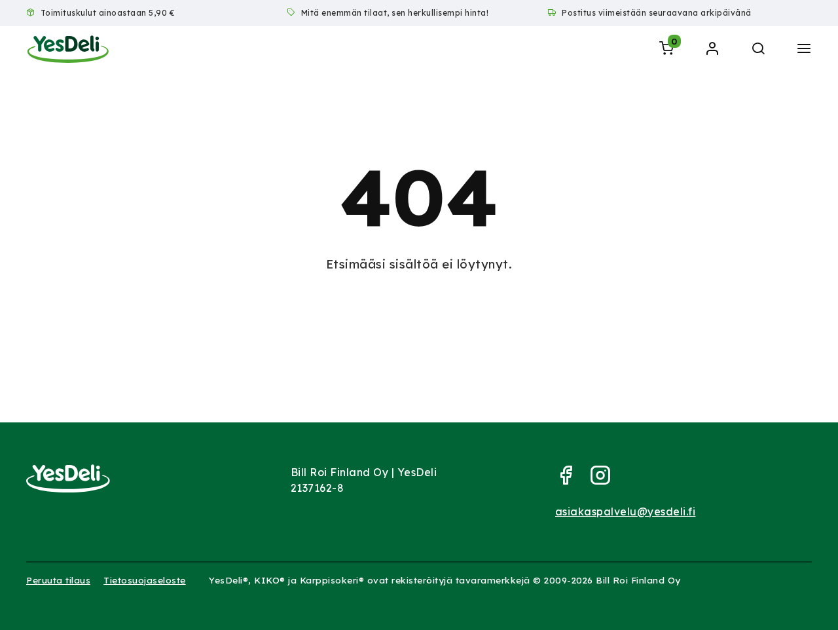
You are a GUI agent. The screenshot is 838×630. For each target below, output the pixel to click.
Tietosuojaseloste (144, 579)
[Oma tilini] (712, 49)
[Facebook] (571, 480)
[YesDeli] (68, 49)
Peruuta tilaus (58, 579)
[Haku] (758, 49)
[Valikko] (804, 49)
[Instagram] (606, 480)
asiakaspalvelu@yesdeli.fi (625, 511)
